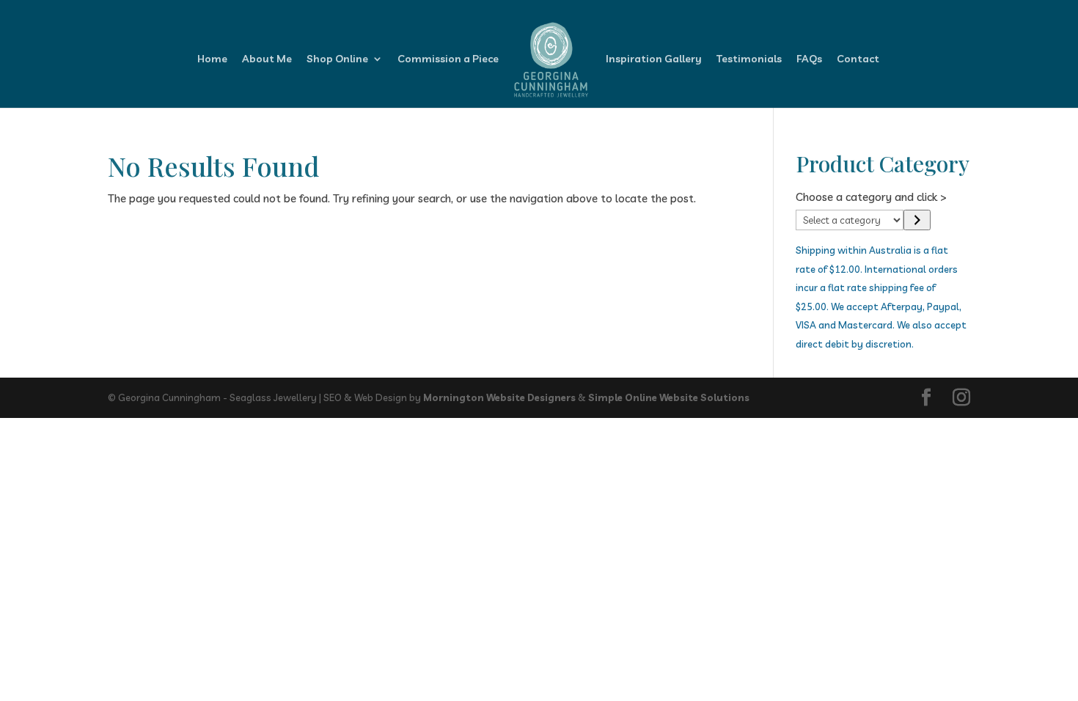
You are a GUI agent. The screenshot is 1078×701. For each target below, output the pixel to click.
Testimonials (749, 59)
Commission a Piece (448, 59)
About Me (267, 59)
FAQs (809, 59)
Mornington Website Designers (499, 397)
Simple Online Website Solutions (668, 397)
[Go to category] (917, 220)
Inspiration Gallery (654, 59)
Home (212, 59)
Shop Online (337, 59)
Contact (858, 59)
